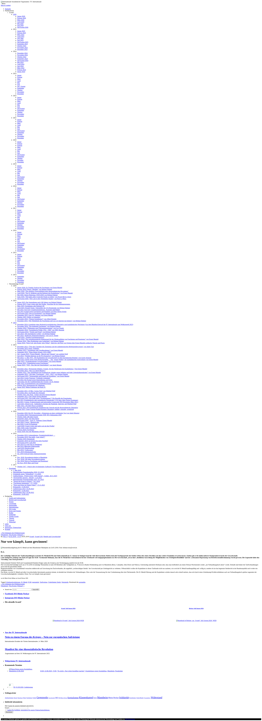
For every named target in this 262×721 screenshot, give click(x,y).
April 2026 (20, 22)
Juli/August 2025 (22, 42)
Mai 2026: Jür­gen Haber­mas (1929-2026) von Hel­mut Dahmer (37, 295)
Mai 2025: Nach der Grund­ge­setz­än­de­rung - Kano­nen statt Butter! (38, 310)
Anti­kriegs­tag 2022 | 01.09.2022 (23, 492)
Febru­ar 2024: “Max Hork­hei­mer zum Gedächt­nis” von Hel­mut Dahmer (40, 341)
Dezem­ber (20, 94)
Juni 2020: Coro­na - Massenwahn (28, 422)
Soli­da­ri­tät (12, 514)
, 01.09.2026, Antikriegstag (23, 687)
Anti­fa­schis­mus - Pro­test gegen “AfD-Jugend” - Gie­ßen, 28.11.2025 (35, 476)
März (19, 79)
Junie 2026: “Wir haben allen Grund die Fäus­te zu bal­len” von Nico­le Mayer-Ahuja (44, 297)
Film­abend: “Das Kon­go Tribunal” (12, 535)
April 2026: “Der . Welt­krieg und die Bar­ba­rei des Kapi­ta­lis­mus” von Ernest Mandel (45, 293)
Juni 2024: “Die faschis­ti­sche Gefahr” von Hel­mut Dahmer (36, 334)
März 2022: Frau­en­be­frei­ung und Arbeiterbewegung (34, 383)
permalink (82, 582)
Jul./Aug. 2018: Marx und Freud (27, 463)
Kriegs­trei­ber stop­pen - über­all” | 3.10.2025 (27, 478)
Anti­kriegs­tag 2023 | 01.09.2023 (23, 489)
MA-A (5, 536)
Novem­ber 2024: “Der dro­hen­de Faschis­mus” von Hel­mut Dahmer (38, 326)
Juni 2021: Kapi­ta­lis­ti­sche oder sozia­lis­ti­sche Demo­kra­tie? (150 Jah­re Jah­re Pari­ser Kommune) (47, 400)
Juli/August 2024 (22, 60)
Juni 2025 (20, 40)
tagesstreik (35, 582)
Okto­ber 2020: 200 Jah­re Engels (27, 417)
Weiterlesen (131, 719)
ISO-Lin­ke (12, 509)
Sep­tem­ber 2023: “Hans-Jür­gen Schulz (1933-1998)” (34, 352)
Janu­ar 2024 (21, 71)
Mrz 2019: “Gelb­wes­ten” (25, 450)
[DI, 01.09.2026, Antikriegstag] (11, 687)
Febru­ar (19, 77)
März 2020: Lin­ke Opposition (26, 428)
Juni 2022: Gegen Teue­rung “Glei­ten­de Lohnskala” (33, 378)
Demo (24, 698)
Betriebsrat (20, 697)
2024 (14, 323)
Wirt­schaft (12, 522)
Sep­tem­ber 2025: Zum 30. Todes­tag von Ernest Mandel (35, 315)
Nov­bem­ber (21, 249)
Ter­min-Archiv (14, 516)
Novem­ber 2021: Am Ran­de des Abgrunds (31, 393)
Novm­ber (20, 160)
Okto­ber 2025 (21, 46)
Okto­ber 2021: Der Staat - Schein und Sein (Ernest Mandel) (36, 395)
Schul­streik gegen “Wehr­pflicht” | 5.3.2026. (27, 474)
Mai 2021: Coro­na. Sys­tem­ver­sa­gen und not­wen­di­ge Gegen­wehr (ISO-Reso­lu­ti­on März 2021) (47, 402)
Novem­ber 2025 (22, 48)
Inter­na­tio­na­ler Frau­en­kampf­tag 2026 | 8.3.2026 (28, 472)
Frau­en (11, 502)
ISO (56, 698)
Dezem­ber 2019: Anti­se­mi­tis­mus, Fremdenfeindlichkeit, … (36, 435)
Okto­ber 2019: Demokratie (26, 439)
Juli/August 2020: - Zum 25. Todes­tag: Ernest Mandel (34, 420)
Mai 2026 (20, 24)
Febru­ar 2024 (21, 70)
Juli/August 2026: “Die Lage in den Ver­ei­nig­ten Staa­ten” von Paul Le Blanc (41, 299)
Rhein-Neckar (113, 698)
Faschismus (29, 698)
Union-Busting (140, 698)
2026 (14, 14)
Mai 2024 (20, 62)
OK (36, 589)
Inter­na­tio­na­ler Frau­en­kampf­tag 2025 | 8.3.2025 (28, 479)
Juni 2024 (20, 66)
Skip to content (6, 5)
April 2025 (20, 36)
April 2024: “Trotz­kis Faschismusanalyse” (30, 337)
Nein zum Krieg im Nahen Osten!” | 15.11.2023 (29, 485)
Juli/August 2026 (22, 27)
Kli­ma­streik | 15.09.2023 (21, 487)
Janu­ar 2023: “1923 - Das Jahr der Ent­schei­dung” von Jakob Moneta (39, 365)
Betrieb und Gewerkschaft (17, 500)
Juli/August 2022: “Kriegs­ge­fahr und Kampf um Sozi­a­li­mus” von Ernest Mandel (43, 376)
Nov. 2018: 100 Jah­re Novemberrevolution (31, 459)
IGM (29, 582)
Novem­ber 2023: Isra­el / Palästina (28, 348)
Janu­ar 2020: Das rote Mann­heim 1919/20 (30, 431)
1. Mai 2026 (17, 470)
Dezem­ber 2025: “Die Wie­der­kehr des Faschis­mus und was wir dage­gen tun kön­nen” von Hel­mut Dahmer (51, 321)
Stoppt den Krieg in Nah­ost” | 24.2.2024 (26, 481)
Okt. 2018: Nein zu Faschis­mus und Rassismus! (32, 461)
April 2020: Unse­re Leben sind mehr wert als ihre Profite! (35, 426)
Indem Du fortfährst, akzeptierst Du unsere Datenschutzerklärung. (28, 710)
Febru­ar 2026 (21, 18)
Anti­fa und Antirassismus (17, 498)
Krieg (95, 698)
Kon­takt (7, 529)
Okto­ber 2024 (21, 57)
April (19, 81)
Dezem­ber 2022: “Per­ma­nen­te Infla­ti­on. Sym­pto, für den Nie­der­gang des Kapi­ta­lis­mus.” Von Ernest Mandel (52, 369)
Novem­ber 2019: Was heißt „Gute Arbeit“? (31, 437)
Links (7, 524)
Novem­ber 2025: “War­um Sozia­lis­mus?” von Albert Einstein (36, 319)
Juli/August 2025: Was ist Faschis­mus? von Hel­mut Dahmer (36, 313)
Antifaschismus (9, 698)
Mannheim (102, 697)
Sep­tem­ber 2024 (22, 59)
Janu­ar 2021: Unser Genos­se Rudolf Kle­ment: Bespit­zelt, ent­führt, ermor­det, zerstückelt (45, 409)
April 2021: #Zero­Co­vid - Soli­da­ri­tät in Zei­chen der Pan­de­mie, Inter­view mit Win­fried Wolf (46, 404)
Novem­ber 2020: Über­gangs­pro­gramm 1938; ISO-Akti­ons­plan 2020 (39, 415)
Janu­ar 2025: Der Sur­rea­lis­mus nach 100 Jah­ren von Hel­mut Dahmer (39, 302)
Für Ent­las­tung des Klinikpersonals (13, 533)
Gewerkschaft (51, 697)
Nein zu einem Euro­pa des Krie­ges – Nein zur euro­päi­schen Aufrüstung (42, 637)
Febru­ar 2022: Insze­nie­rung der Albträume (31, 385)
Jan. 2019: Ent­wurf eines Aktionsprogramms (31, 454)
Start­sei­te (8, 9)
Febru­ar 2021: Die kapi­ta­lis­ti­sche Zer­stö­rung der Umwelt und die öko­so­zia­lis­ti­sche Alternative (47, 407)
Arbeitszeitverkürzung (13, 582)
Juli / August (21, 86)
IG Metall (24, 582)
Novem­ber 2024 (22, 55)
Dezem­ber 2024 (22, 53)
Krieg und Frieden (15, 511)
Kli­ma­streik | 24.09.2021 (21, 494)
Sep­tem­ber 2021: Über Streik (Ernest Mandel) (32, 396)
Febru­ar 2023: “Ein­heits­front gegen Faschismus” (33, 363)
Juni (18, 84)
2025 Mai (20, 38)
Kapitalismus (73, 697)
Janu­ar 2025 (21, 31)
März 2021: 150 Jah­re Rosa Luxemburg (30, 406)
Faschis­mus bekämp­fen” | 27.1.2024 (25, 483)
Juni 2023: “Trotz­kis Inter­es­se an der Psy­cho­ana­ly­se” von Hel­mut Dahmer (41, 356)
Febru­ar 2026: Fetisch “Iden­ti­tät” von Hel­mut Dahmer (34, 289)
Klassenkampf (86, 697)
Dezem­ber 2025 (22, 49)
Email (7, 708)
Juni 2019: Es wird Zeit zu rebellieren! (29, 444)
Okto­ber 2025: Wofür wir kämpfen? (28, 317)
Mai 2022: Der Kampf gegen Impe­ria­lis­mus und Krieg (34, 380)
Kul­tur (11, 513)
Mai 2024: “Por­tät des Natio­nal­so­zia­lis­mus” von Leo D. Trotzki (37, 335)
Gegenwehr (42, 697)
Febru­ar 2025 (21, 33)
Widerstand (156, 697)
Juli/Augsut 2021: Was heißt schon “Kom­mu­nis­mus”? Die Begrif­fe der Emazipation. (44, 398)
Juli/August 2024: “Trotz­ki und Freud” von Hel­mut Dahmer (36, 332)
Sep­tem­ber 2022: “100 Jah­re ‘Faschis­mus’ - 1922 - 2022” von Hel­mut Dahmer (42, 374)
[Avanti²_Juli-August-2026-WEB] (68, 620)
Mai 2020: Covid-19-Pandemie (27, 424)
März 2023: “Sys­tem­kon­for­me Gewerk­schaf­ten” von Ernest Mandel (39, 361)
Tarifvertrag (43, 582)
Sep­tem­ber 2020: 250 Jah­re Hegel (28, 419)
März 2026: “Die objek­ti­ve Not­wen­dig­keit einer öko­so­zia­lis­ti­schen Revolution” (42, 291)
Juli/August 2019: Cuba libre (26, 443)
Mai (18, 83)
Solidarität (124, 697)
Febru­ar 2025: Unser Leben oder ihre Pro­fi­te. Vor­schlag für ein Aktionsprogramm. (43, 304)
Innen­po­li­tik (13, 505)
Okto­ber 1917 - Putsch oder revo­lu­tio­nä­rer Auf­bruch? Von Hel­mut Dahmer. (41, 467)
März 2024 (20, 68)
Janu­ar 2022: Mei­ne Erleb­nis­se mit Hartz (31, 387)
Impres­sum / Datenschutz (13, 527)
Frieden (34, 698)
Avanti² (31, 536)
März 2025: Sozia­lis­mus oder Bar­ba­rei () (30, 306)
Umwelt (11, 520)
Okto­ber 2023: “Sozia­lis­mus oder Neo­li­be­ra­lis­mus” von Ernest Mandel (40, 350)
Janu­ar (19, 75)
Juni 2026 (20, 25)
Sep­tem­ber (20, 88)
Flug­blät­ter (12, 468)
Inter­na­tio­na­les (13, 507)
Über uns (8, 526)
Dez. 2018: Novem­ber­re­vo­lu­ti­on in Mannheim (32, 457)
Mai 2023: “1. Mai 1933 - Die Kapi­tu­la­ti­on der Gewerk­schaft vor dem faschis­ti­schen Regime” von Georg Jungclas (54, 358)
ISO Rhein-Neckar (62, 697)
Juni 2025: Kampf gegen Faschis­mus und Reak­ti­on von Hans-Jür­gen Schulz (41, 311)
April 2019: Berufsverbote (25, 448)
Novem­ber (20, 92)
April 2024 (20, 64)
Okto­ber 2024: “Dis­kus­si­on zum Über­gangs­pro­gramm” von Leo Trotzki (40, 328)
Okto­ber (20, 90)
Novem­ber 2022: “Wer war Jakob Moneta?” (31, 371)
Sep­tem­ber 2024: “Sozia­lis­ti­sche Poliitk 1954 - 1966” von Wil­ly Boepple (40, 330)
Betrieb (15, 697)
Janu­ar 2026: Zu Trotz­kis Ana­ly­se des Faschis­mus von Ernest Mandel (39, 287)
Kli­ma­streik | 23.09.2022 (21, 491)
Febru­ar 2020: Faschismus (25, 430)
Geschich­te (12, 503)
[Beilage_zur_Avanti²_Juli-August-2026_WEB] (196, 620)
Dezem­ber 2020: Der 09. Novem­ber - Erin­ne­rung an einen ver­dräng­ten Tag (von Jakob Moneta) (48, 413)
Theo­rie (11, 518)
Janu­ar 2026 (21, 16)
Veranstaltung (147, 697)
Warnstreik (65, 582)
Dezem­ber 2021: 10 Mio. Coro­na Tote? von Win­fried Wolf (36, 391)
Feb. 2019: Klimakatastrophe (26, 452)
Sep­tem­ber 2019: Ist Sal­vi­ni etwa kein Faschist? (32, 441)
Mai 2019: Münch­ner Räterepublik (28, 446)
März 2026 (20, 20)
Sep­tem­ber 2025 (22, 44)
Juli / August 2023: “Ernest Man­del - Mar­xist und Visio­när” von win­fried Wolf (42, 354)
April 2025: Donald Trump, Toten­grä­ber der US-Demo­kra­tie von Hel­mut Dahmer (43, 308)
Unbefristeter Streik (54, 582)
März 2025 (20, 35)
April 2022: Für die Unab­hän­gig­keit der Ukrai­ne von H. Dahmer (38, 382)
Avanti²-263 (39, 536)
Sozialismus (132, 698)
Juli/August (21, 108)
